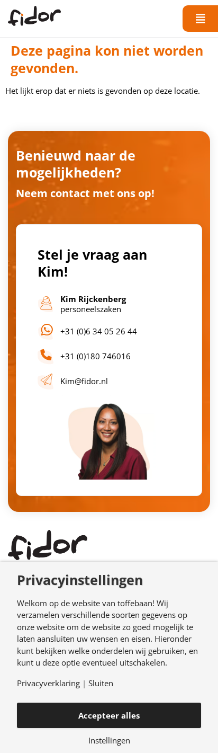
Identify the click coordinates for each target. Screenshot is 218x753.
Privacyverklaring (48, 683)
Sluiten (100, 683)
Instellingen (109, 741)
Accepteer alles (109, 715)
